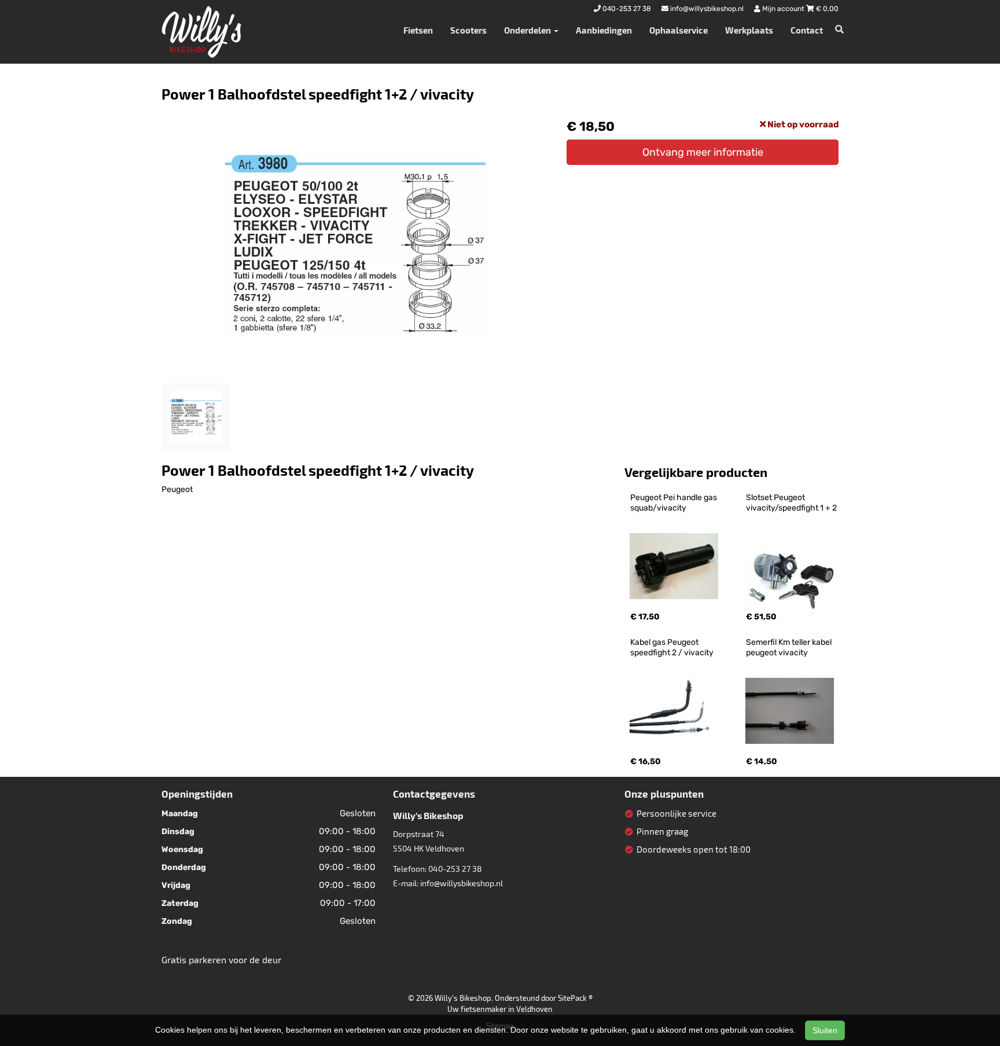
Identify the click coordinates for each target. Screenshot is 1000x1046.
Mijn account (783, 9)
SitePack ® (575, 998)
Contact (807, 30)
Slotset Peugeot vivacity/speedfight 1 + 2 (791, 503)
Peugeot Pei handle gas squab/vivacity (674, 503)
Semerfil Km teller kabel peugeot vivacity (789, 647)
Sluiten (824, 1030)
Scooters (468, 30)
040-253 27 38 (455, 868)
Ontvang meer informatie (702, 152)
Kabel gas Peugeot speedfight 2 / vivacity (672, 647)
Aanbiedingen (604, 30)
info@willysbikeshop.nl (461, 883)
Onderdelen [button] (528, 30)
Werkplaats (749, 30)
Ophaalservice (678, 30)
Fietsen (418, 30)
